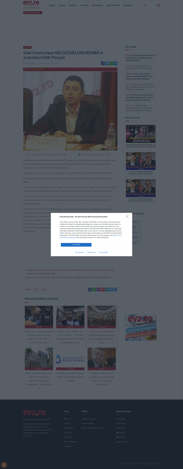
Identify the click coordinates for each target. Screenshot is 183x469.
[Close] (128, 217)
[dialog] (91, 234)
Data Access (91, 252)
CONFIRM (76, 245)
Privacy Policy (103, 252)
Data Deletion (79, 252)
